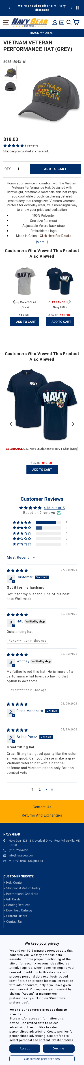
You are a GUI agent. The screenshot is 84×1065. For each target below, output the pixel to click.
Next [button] (69, 301)
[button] (14, 145)
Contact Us (42, 807)
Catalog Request (18, 905)
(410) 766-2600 (18, 850)
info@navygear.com (21, 855)
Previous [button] (14, 301)
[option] (42, 8)
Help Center (14, 882)
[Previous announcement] (9, 7)
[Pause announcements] (77, 8)
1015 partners (36, 950)
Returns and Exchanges (42, 815)
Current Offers (16, 916)
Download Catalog (19, 910)
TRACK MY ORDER (42, 32)
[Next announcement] (71, 7)
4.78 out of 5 (54, 508)
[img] (17, 571)
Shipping (9, 151)
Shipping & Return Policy (23, 888)
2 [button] (40, 789)
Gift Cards (13, 899)
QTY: (7, 169)
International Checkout (22, 894)
